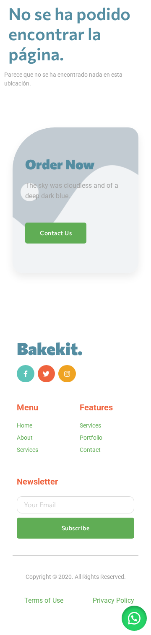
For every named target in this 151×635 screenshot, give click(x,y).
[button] (134, 618)
